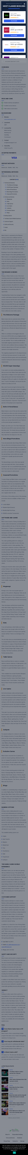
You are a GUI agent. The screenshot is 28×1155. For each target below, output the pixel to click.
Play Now (14, 21)
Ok (14, 1152)
